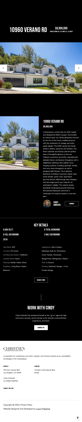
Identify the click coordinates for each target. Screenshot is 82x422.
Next (78, 68)
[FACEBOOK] (5, 393)
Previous (3, 68)
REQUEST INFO (41, 280)
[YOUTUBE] (28, 393)
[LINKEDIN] (20, 393)
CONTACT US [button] (41, 328)
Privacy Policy (26, 405)
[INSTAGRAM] (13, 393)
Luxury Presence (43, 409)
